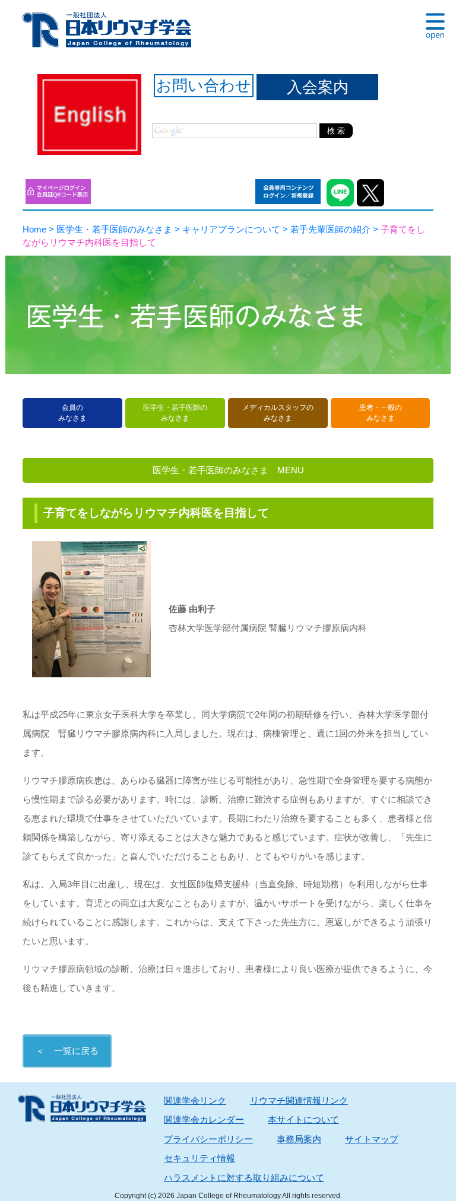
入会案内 (318, 87)
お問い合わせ (203, 85)
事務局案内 (299, 1139)
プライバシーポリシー (208, 1139)
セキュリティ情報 (199, 1158)
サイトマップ (371, 1139)
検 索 (336, 130)
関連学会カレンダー (204, 1119)
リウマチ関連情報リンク (299, 1100)
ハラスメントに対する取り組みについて (244, 1178)
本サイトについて (303, 1119)
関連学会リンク (195, 1100)
